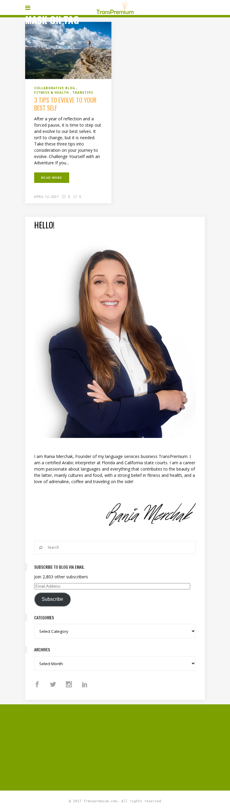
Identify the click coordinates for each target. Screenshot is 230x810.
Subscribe (52, 599)
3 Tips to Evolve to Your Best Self (65, 103)
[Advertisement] (127, 746)
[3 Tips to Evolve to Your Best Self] (68, 50)
